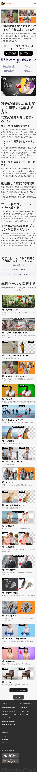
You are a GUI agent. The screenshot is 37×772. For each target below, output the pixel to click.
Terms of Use (24, 714)
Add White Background (9, 714)
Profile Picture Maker (8, 721)
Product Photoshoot (8, 724)
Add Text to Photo (7, 718)
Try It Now (18, 697)
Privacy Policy (24, 711)
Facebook (5, 743)
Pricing (4, 736)
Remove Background (8, 707)
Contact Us (23, 707)
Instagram (5, 739)
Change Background (8, 711)
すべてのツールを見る (18, 690)
